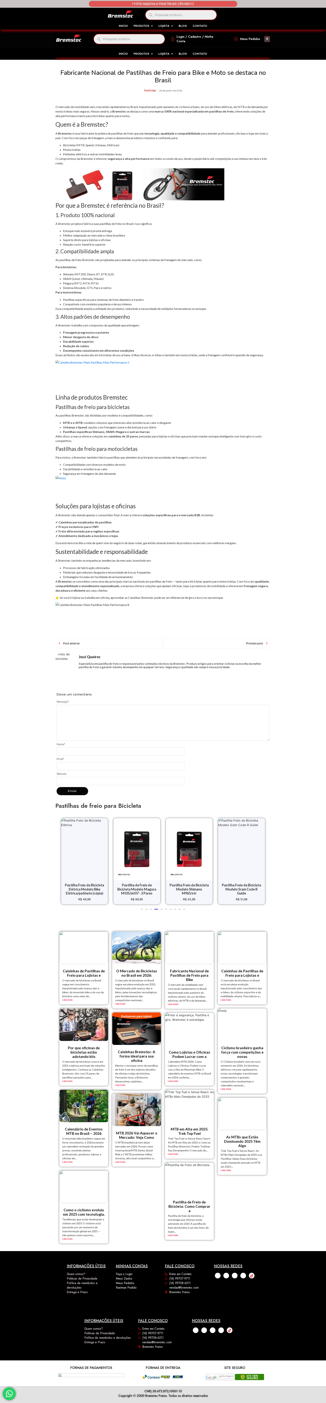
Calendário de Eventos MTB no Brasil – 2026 (84, 1131)
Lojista (163, 26)
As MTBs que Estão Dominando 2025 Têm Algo (242, 1141)
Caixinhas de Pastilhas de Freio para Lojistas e (84, 973)
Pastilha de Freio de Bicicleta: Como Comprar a (189, 1206)
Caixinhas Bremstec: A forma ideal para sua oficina (136, 1056)
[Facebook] (218, 1275)
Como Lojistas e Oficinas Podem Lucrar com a (189, 1054)
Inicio (123, 26)
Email (60, 759)
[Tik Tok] (251, 1275)
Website (61, 774)
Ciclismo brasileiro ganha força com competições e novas (242, 1052)
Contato (200, 26)
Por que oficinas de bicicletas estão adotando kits (84, 1052)
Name (61, 744)
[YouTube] (243, 1275)
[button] (143, 26)
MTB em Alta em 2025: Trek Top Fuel (189, 1131)
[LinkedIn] (235, 1275)
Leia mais (67, 999)
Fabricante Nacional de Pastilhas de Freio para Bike (189, 975)
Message (63, 701)
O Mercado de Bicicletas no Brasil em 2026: (136, 973)
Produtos (141, 26)
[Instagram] (226, 1275)
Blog (183, 26)
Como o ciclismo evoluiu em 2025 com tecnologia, (84, 1212)
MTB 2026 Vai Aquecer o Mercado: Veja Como (136, 1135)
